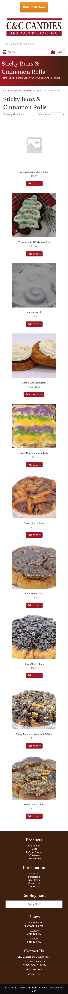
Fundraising (34, 876)
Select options (34, 394)
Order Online (34, 879)
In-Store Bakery (23, 77)
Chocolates (34, 845)
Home (4, 77)
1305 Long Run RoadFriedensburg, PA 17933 (34, 963)
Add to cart (34, 183)
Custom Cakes (34, 858)
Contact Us (34, 883)
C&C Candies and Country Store (34, 956)
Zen (34, 990)
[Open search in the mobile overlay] (34, 44)
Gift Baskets (34, 855)
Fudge (34, 848)
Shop (11, 77)
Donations (34, 886)
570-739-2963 (34, 969)
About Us (34, 873)
